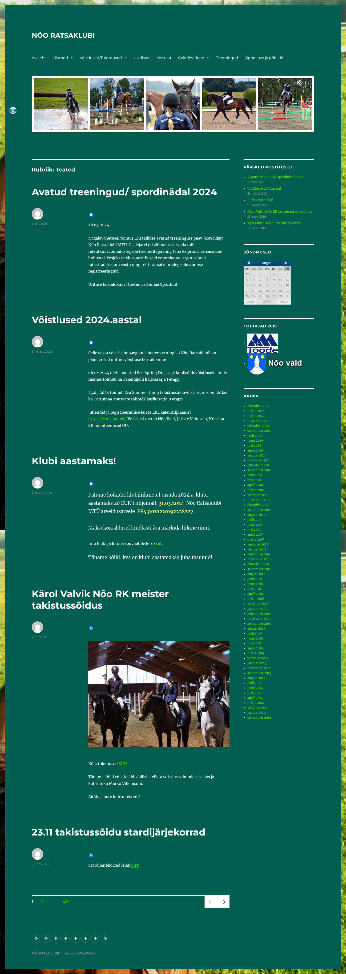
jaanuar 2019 (257, 455)
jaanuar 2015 (256, 663)
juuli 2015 (254, 634)
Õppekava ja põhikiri (264, 58)
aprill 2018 (255, 485)
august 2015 (256, 629)
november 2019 (259, 421)
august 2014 (256, 678)
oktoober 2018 (258, 465)
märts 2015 (255, 653)
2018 (250, 302)
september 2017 (259, 510)
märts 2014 (255, 703)
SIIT (134, 865)
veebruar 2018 (257, 495)
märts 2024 (256, 411)
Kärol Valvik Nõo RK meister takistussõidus (100, 599)
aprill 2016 (255, 594)
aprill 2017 (255, 535)
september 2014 (259, 673)
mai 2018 (254, 480)
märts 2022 (256, 416)
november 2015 (258, 619)
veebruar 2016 (258, 604)
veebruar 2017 (257, 544)
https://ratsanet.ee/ (107, 418)
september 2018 (259, 470)
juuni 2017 (255, 525)
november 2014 (258, 668)
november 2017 (258, 500)
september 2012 (259, 718)
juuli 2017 (254, 520)
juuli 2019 (254, 436)
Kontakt (164, 58)
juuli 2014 (254, 683)
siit (159, 543)
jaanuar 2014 (256, 713)
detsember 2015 (259, 614)
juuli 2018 (254, 475)
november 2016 (259, 559)
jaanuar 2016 (257, 609)
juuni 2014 (255, 688)
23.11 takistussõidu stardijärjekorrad (118, 832)
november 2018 (258, 460)
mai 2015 (254, 643)
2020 (284, 302)
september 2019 (259, 431)
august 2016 (256, 574)
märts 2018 (255, 490)
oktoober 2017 (258, 505)
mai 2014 (254, 693)
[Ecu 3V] (262, 343)
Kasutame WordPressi (79, 953)
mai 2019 (254, 446)
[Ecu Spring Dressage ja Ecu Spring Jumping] (280, 364)
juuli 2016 (254, 579)
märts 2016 (255, 599)
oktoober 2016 (258, 564)
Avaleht (39, 58)
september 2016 (259, 569)
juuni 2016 (255, 584)
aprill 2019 (255, 450)
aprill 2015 (255, 648)
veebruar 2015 (257, 658)
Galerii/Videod (191, 58)
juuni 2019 (255, 441)
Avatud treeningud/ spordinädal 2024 (124, 192)
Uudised (142, 58)
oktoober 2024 (258, 406)
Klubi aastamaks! (74, 461)
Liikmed (60, 58)
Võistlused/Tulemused (101, 58)
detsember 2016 (259, 554)
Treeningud (227, 58)
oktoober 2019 (258, 426)
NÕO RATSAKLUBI (63, 35)
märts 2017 (255, 540)
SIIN (123, 763)
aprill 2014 (255, 698)
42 (65, 902)
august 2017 (256, 515)
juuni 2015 (255, 638)
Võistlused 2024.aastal (87, 320)
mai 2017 (254, 530)
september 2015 (259, 624)
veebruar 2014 (257, 708)
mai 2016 (254, 589)
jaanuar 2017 (256, 549)
